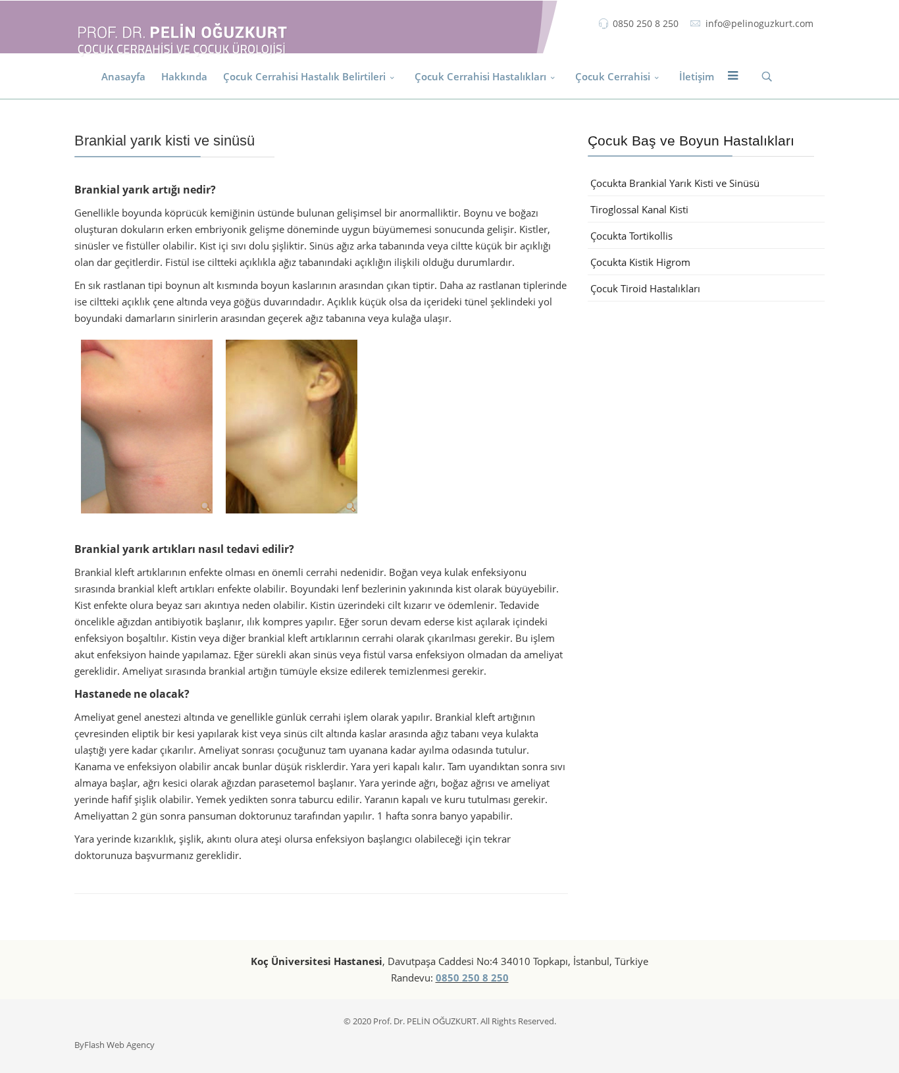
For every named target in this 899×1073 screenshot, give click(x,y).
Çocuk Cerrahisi (612, 76)
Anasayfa (123, 76)
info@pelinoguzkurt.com (759, 24)
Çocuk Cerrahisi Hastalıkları (480, 76)
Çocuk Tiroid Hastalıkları (645, 288)
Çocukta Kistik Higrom (640, 262)
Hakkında (184, 76)
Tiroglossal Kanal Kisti (639, 209)
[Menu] (732, 76)
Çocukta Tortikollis (631, 235)
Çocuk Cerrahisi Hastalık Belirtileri (304, 76)
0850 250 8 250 (646, 24)
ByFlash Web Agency (114, 1045)
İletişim (696, 76)
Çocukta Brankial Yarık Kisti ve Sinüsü (674, 183)
